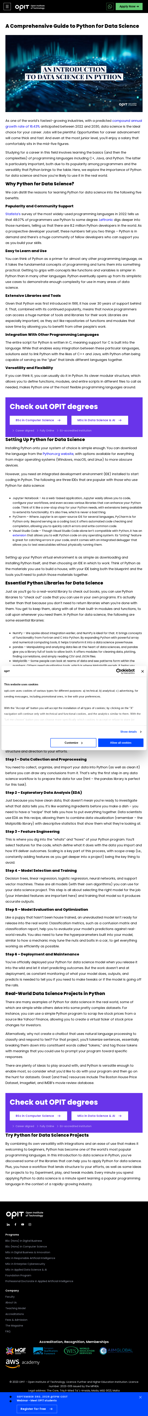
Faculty (10, 1297)
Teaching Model (15, 1308)
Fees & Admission (16, 1320)
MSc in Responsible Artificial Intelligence (30, 1258)
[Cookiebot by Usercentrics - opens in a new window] (119, 671)
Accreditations (14, 1314)
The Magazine (14, 1325)
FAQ (7, 1331)
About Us (11, 1302)
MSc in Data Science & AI (96, 420)
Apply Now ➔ (129, 6)
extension (19, 535)
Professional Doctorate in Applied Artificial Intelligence (39, 1281)
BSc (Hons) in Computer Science (26, 1246)
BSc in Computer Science (35, 420)
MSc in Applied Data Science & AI (26, 1269)
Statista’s (13, 214)
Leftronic (106, 219)
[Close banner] (142, 671)
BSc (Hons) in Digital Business (23, 1241)
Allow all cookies (120, 742)
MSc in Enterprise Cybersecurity (25, 1264)
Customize (71, 742)
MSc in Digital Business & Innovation (27, 1252)
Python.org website (58, 453)
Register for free (33, 1409)
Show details (128, 731)
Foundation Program (18, 1275)
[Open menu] (7, 6)
